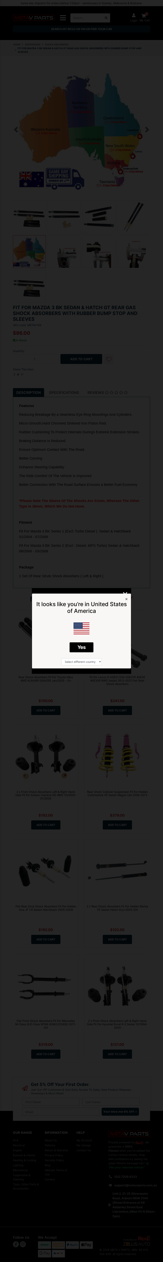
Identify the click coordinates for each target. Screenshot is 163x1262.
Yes (82, 647)
